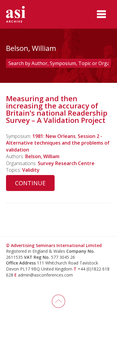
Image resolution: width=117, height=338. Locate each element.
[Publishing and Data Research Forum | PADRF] (21, 14)
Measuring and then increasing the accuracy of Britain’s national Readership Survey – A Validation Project (56, 109)
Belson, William (42, 156)
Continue (30, 183)
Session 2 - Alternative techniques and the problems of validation (58, 143)
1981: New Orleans (54, 136)
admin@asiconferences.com (45, 275)
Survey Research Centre (66, 163)
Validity (31, 170)
